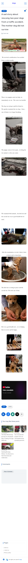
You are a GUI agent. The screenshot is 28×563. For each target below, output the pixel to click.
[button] (8, 414)
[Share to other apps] (22, 414)
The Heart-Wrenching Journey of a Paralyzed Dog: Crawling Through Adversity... (7, 437)
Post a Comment (8, 471)
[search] (25, 3)
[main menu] (2, 3)
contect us (6, 550)
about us (6, 547)
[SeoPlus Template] (7, 560)
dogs (14, 3)
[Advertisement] (14, 197)
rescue (4, 10)
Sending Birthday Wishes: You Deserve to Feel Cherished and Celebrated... (7, 455)
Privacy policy (7, 552)
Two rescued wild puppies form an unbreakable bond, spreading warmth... (19, 437)
